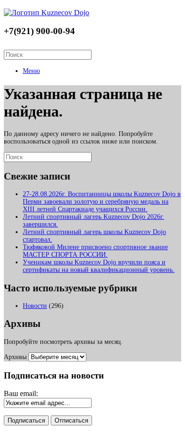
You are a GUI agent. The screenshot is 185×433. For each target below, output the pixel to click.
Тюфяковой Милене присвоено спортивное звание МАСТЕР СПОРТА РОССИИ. (95, 251)
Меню (31, 70)
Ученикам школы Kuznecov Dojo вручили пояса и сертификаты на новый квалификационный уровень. (99, 266)
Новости (35, 305)
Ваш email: (21, 393)
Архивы (15, 357)
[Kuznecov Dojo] (46, 13)
